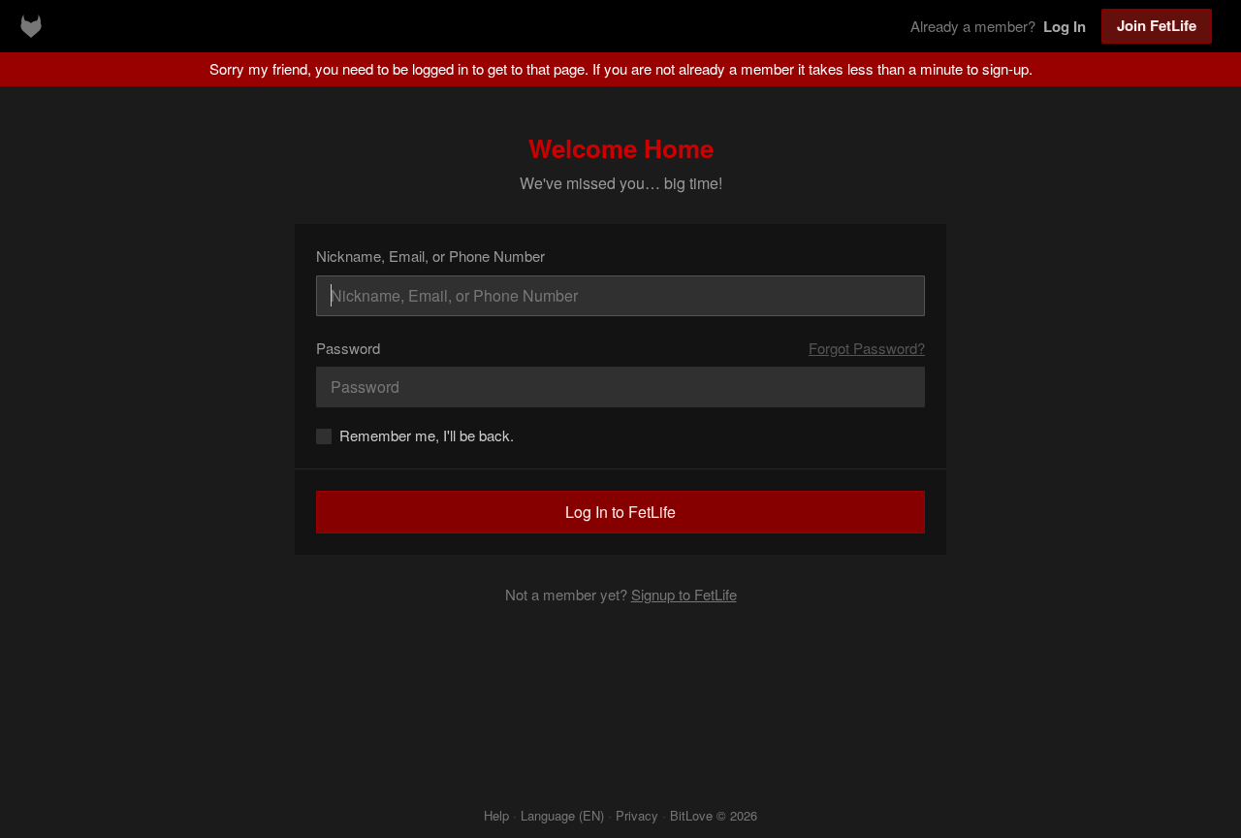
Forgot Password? (867, 348)
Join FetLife (1156, 25)
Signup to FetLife (684, 594)
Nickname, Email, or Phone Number (430, 255)
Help (496, 815)
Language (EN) (562, 815)
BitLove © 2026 (713, 815)
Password (348, 348)
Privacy (637, 815)
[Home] (31, 26)
